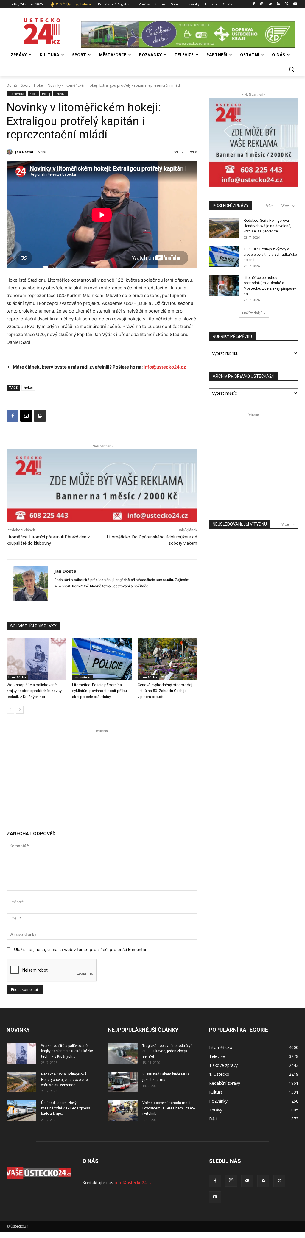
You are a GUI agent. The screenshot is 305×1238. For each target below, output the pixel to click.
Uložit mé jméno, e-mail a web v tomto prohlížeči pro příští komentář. (80, 949)
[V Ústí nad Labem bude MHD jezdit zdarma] (123, 1082)
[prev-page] (10, 710)
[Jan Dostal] (10, 152)
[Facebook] (253, 4)
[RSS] (278, 4)
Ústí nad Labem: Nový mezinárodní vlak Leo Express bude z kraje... (65, 1108)
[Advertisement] (102, 775)
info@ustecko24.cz (165, 367)
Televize (60, 94)
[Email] (26, 416)
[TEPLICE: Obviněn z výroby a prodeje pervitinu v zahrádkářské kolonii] (224, 256)
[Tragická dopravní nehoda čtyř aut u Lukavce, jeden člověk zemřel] (123, 1053)
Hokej (39, 85)
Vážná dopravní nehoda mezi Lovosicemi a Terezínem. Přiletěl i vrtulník (169, 1108)
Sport (25, 85)
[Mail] (270, 4)
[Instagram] (262, 4)
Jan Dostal (24, 151)
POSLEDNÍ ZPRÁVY (231, 205)
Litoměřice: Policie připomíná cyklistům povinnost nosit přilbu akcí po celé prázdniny (99, 691)
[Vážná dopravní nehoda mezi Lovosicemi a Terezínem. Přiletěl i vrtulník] (123, 1110)
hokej (28, 387)
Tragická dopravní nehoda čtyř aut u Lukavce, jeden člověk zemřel (167, 1051)
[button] (291, 69)
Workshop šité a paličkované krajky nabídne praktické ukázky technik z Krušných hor (34, 691)
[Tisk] (40, 416)
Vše (269, 206)
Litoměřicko (16, 94)
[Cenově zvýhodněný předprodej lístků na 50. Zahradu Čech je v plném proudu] (167, 659)
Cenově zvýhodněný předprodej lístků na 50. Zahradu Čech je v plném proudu (165, 691)
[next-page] (20, 710)
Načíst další (252, 313)
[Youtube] (295, 4)
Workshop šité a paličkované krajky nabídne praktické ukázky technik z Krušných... (67, 1051)
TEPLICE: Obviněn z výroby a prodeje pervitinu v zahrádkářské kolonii (270, 254)
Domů (12, 85)
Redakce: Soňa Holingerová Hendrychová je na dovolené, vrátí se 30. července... (267, 225)
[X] (286, 4)
